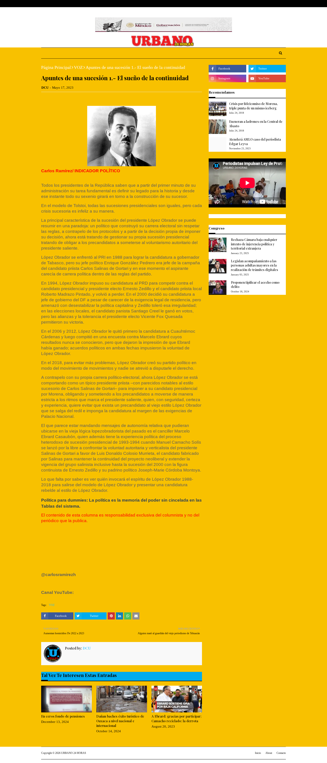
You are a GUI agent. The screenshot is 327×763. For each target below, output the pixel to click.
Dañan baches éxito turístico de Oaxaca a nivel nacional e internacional (120, 721)
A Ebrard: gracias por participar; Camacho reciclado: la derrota (176, 718)
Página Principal (56, 67)
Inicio (258, 753)
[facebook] (263, 3)
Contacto (281, 753)
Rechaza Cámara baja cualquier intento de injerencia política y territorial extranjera (254, 244)
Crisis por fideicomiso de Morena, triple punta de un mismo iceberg (253, 106)
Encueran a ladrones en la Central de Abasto (256, 123)
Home (45, 3)
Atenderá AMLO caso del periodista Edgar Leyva (255, 141)
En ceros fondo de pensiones (63, 716)
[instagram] (277, 3)
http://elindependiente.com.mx (72, 556)
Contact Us (75, 3)
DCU (45, 87)
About (58, 3)
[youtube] (267, 78)
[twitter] (270, 3)
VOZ (78, 67)
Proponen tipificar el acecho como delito (255, 284)
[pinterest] (284, 3)
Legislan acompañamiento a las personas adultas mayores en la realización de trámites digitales (254, 265)
